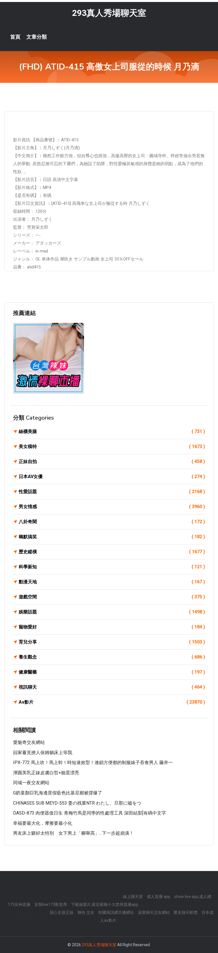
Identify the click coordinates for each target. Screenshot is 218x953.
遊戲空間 (112, 596)
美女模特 (112, 446)
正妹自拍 (112, 461)
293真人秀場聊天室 (109, 13)
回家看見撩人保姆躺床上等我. (43, 752)
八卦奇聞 (112, 521)
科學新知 (112, 566)
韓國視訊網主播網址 (116, 912)
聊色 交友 (85, 912)
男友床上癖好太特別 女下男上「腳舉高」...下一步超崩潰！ (73, 833)
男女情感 (112, 506)
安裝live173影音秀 (50, 904)
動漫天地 (112, 581)
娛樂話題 (112, 612)
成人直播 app (158, 896)
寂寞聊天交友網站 (154, 912)
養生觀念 (112, 657)
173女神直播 (19, 904)
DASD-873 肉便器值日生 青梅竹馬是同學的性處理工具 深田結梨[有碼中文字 (89, 813)
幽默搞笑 (112, 536)
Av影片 (112, 702)
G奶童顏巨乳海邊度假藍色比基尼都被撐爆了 (57, 793)
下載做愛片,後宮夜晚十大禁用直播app (104, 904)
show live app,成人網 (192, 896)
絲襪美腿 (112, 431)
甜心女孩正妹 (62, 912)
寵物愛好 (112, 627)
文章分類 (36, 37)
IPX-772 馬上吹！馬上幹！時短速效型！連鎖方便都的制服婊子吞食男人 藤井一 (93, 762)
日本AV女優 (112, 476)
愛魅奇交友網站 (29, 742)
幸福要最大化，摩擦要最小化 (42, 823)
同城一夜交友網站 (31, 782)
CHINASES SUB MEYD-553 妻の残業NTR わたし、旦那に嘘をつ (77, 803)
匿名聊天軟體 (186, 912)
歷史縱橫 (112, 551)
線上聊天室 (133, 896)
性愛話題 (112, 491)
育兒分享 (112, 642)
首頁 (15, 37)
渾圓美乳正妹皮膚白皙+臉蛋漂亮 (46, 772)
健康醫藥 (112, 672)
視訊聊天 (112, 687)
